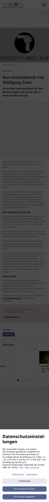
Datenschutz (18, 474)
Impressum (31, 474)
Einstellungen (24, 481)
